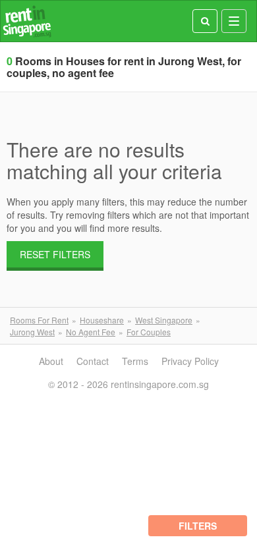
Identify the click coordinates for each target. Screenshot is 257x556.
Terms (135, 361)
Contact (92, 361)
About (51, 361)
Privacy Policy (190, 361)
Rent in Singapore (27, 21)
